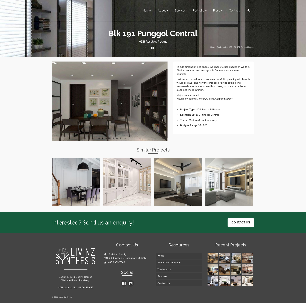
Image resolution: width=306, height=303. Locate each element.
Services (180, 10)
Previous (50, 101)
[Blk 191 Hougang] (213, 269)
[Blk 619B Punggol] (213, 258)
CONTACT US (240, 222)
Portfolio (198, 10)
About (162, 10)
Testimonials (164, 269)
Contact (234, 10)
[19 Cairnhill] (236, 258)
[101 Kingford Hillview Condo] (146, 48)
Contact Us (163, 283)
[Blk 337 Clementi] (225, 258)
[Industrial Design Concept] (248, 269)
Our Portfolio (222, 47)
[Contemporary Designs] (213, 281)
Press (216, 10)
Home (147, 10)
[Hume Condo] (236, 269)
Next (169, 101)
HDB (230, 47)
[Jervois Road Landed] (225, 269)
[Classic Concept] (225, 281)
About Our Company (168, 262)
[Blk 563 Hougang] (248, 258)
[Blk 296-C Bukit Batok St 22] (160, 48)
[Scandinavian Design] (236, 281)
